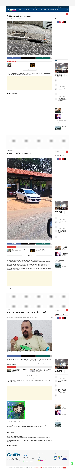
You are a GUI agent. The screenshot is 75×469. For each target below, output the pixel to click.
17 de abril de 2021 (9, 18)
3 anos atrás (64, 112)
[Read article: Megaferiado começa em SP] (58, 128)
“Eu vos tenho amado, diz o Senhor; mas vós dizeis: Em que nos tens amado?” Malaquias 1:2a (62, 121)
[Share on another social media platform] (51, 58)
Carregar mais (29, 69)
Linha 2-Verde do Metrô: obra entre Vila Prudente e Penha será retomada (63, 94)
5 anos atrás (64, 266)
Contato (16, 7)
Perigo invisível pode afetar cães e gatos (65, 109)
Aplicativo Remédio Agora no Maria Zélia (58, 75)
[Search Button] (67, 10)
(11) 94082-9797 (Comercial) (28, 461)
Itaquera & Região (21, 9)
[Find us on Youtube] (63, 22)
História (45, 9)
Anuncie (13, 7)
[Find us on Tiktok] (65, 22)
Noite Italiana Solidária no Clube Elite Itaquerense (65, 115)
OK (64, 467)
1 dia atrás (14, 371)
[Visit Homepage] (11, 10)
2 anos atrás (64, 118)
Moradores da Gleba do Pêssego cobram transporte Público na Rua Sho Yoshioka (44, 64)
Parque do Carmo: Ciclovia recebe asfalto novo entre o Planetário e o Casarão (19, 64)
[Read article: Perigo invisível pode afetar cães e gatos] (58, 110)
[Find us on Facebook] (59, 7)
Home (8, 150)
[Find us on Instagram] (60, 7)
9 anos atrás (58, 261)
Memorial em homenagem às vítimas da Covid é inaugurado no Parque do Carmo (62, 99)
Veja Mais (56, 9)
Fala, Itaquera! (29, 9)
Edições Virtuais (9, 7)
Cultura (10, 309)
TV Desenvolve (51, 9)
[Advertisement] (37, 2)
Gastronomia (35, 9)
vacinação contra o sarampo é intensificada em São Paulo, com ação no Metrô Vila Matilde (43, 370)
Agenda (41, 9)
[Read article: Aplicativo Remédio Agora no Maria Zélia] (61, 68)
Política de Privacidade (21, 7)
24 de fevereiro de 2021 (10, 317)
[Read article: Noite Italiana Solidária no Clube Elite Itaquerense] (58, 116)
